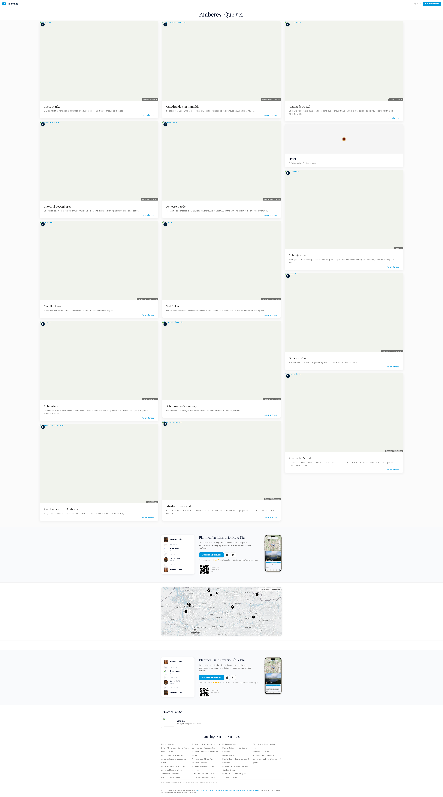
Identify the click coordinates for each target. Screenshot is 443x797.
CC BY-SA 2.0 (398, 351)
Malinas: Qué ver (229, 744)
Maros (145, 99)
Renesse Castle (176, 206)
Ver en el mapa (148, 115)
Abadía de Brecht (300, 458)
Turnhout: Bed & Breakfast (263, 755)
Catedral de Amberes (57, 206)
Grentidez (389, 451)
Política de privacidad (239, 790)
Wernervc (267, 399)
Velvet (145, 399)
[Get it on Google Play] (233, 554)
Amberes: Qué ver (229, 777)
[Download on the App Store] (227, 554)
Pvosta (267, 499)
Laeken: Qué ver (229, 755)
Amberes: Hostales (199, 763)
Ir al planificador (432, 4)
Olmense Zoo (297, 358)
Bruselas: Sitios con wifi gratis (234, 774)
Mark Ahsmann (142, 299)
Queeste (267, 199)
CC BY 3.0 (399, 99)
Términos (205, 790)
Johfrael (392, 99)
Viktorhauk (265, 299)
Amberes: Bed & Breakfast (202, 759)
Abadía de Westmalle (179, 506)
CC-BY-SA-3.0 (152, 99)
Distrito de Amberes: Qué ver (203, 774)
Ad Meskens (266, 99)
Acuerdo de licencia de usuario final (221, 790)
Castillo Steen (53, 306)
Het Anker (172, 306)
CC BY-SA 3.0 (153, 299)
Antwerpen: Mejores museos (203, 777)
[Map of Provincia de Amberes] (221, 611)
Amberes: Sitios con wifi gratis (173, 766)
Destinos (199, 790)
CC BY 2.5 (399, 248)
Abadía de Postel (299, 106)
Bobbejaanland (298, 255)
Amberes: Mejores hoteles (171, 770)
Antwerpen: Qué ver (261, 752)
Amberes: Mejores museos (172, 755)
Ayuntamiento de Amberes (61, 509)
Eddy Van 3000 (387, 351)
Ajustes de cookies (253, 790)
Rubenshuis (51, 406)
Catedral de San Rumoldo (182, 106)
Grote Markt (52, 106)
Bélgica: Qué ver (168, 744)
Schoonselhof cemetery (181, 406)
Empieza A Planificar (211, 555)
